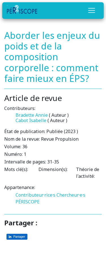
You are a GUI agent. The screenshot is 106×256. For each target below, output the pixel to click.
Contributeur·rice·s (35, 195)
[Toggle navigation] (91, 10)
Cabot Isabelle (31, 120)
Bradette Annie (32, 115)
